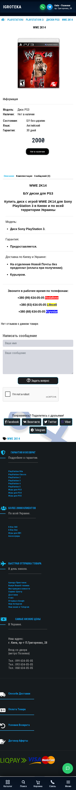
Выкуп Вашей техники (18, 585)
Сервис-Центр (15, 591)
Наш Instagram (15, 604)
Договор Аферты (18, 740)
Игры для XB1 (14, 533)
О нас (10, 598)
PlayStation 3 (14, 480)
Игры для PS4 (15, 493)
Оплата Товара (17, 709)
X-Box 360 (12, 527)
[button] (67, 768)
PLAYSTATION (15, 19)
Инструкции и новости (19, 589)
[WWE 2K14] (38, 63)
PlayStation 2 (14, 477)
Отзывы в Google (16, 601)
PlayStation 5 (14, 487)
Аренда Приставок (17, 582)
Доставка (13, 595)
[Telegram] (50, 7)
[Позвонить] (43, 7)
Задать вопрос (40, 380)
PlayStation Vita (15, 471)
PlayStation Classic (17, 474)
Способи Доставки (19, 693)
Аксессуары (14, 536)
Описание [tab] (9, 176)
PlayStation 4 (14, 483)
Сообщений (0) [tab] (42, 176)
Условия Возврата (19, 724)
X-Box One (13, 530)
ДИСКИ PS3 (52, 19)
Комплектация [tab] (24, 176)
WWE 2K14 (67, 19)
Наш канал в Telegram (18, 607)
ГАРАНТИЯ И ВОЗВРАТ (23, 452)
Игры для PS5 (15, 496)
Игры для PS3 (15, 489)
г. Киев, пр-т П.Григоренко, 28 (27, 642)
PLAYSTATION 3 (34, 19)
